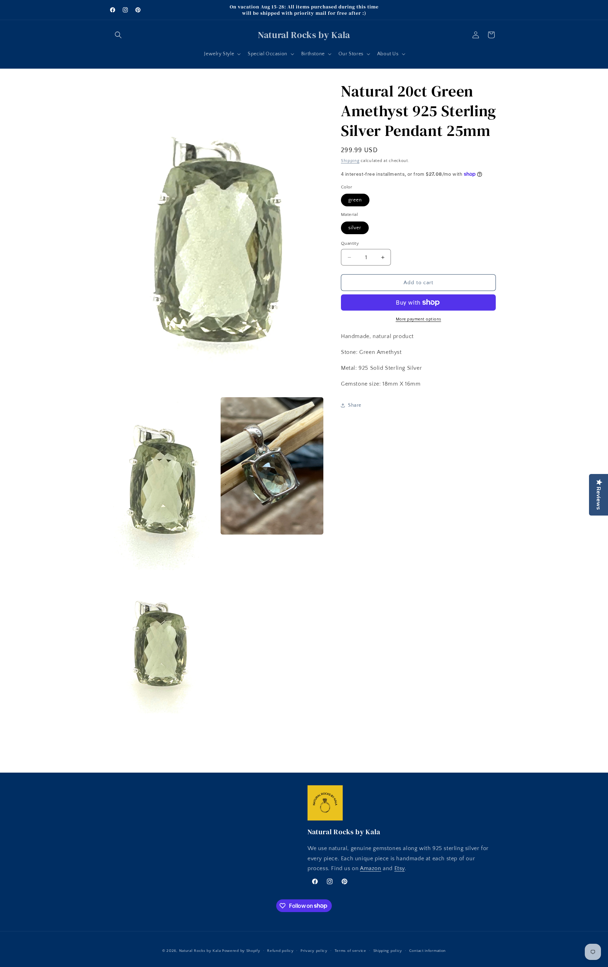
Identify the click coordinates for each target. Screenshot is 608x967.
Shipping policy (388, 950)
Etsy (399, 869)
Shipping (350, 160)
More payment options (418, 319)
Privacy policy (314, 950)
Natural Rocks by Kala (200, 951)
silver (354, 228)
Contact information (427, 950)
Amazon (370, 869)
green (355, 200)
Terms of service (350, 950)
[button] (118, 35)
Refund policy (280, 950)
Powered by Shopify (241, 951)
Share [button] (354, 405)
